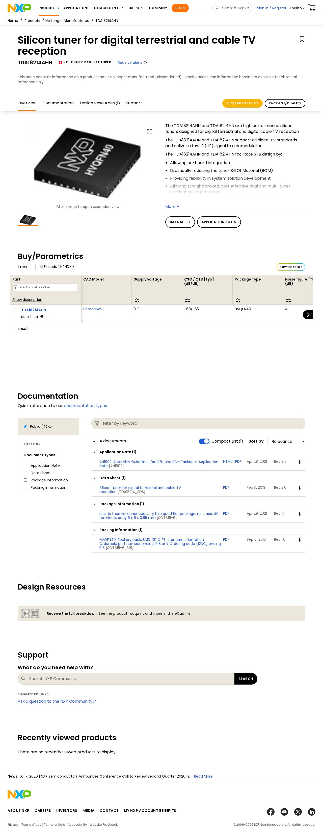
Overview (27, 103)
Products (32, 20)
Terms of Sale (54, 824)
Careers (43, 810)
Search (245, 678)
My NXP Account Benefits (150, 810)
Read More (203, 776)
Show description (27, 300)
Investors (66, 810)
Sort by (256, 441)
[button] (297, 8)
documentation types (85, 406)
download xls (291, 267)
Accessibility (77, 824)
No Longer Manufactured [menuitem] (67, 20)
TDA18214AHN (33, 310)
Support (134, 103)
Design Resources (97, 103)
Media (89, 810)
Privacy (13, 824)
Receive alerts (130, 62)
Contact (109, 810)
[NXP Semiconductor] (19, 8)
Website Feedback (104, 824)
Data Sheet (29, 317)
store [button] (180, 8)
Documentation (58, 103)
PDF (238, 461)
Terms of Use (31, 824)
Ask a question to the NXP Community (55, 701)
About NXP (19, 810)
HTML (227, 461)
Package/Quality (285, 103)
